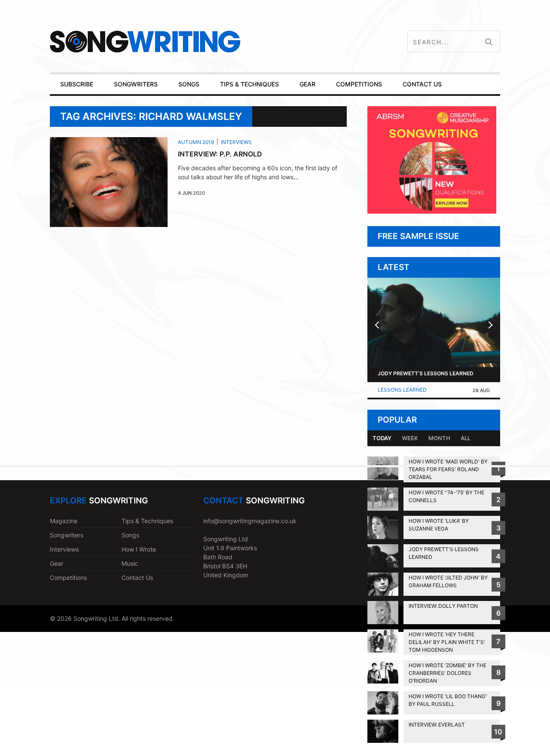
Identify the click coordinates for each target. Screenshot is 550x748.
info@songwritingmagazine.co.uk (249, 520)
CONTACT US (422, 84)
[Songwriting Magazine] (196, 41)
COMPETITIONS (359, 84)
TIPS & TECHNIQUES (249, 84)
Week (410, 438)
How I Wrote (139, 549)
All (466, 438)
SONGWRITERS (136, 84)
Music (130, 563)
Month (439, 438)
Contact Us (137, 577)
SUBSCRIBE (76, 84)
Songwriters (66, 535)
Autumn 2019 (196, 142)
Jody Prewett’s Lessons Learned (426, 373)
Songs (130, 535)
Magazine (63, 520)
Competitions (68, 577)
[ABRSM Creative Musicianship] (431, 211)
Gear (56, 563)
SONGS (188, 84)
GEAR (307, 84)
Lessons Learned (402, 389)
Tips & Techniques (147, 520)
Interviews (236, 142)
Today (382, 438)
